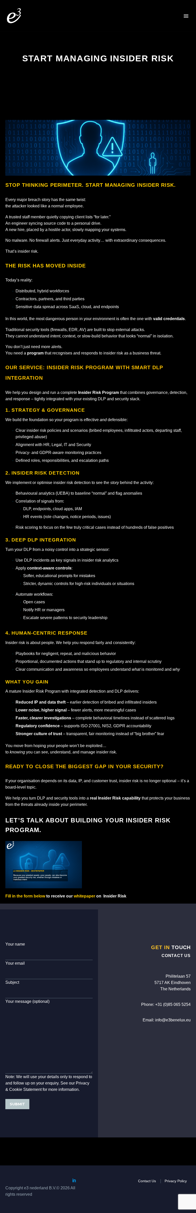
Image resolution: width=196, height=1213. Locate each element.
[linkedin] (74, 1180)
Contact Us (147, 1181)
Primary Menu (186, 16)
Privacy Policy (176, 1181)
